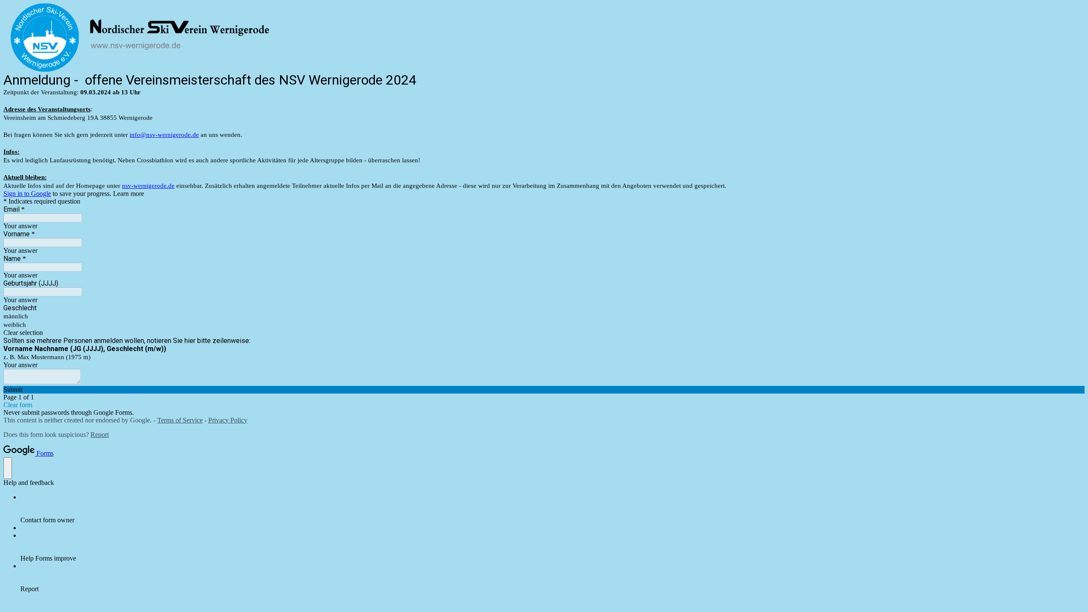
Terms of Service (180, 420)
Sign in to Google (27, 193)
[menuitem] (552, 508)
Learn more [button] (128, 193)
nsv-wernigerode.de (148, 185)
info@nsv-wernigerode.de (164, 134)
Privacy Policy (227, 420)
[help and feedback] (7, 468)
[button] (544, 333)
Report (100, 434)
